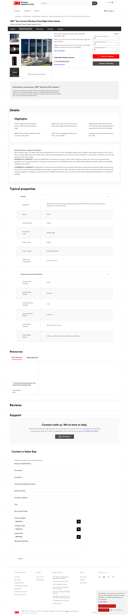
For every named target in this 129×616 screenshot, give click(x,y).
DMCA (40, 611)
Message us (66, 436)
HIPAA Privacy (33, 611)
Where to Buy (83, 583)
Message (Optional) (21, 541)
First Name (18, 470)
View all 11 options (107, 56)
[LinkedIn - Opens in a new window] (99, 577)
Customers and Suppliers (21, 585)
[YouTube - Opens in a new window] (104, 577)
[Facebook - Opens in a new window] (108, 577)
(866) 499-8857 (92, 431)
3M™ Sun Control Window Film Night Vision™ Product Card (24, 384)
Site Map (82, 580)
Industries (27, 11)
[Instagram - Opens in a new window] (113, 577)
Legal (22, 611)
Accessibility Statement (48, 611)
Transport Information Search (60, 581)
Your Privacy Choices (60, 611)
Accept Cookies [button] (104, 610)
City (15, 504)
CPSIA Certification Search (60, 584)
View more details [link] (59, 50)
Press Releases (40, 580)
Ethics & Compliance (20, 594)
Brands (36, 11)
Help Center (83, 577)
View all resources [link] (59, 64)
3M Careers (17, 580)
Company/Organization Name (25, 484)
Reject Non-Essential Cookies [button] (107, 606)
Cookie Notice (102, 601)
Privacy (27, 611)
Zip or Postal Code (20, 511)
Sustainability (18, 588)
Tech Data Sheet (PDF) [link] (63, 61)
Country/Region (20, 518)
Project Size (18, 533)
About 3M (17, 577)
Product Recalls (57, 603)
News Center (39, 577)
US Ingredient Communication (61, 600)
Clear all (116, 33)
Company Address (21, 498)
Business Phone (19, 491)
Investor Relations (19, 583)
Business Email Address (22, 464)
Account (110, 11)
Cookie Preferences (74, 611)
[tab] (17, 357)
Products (17, 11)
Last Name (18, 477)
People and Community (20, 591)
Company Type (19, 526)
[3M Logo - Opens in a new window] (24, 3)
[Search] (94, 3)
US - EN (109, 2)
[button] (116, 610)
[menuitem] (13, 29)
